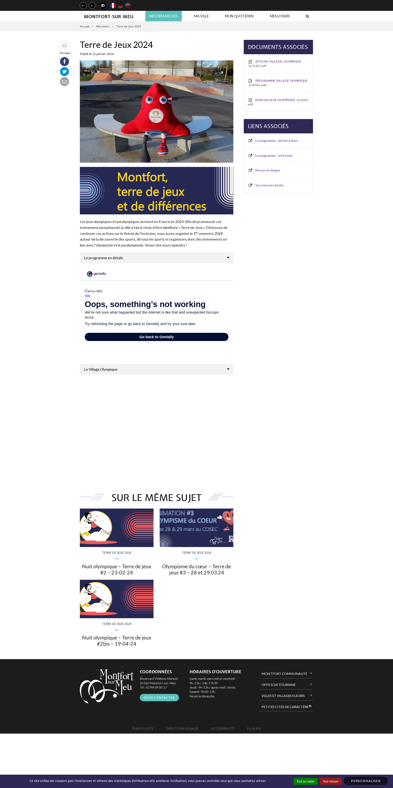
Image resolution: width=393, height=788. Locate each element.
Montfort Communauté (284, 673)
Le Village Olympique (100, 369)
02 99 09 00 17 (156, 687)
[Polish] (127, 5)
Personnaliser (366, 781)
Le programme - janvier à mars (276, 140)
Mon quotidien (239, 16)
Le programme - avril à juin (273, 155)
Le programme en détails (103, 258)
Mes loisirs (280, 16)
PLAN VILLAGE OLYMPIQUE (278, 102)
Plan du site (143, 728)
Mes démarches (163, 16)
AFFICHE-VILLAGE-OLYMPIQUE (275, 64)
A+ (83, 5)
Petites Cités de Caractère (286, 707)
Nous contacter (159, 697)
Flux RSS (254, 728)
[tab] (156, 257)
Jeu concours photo (269, 185)
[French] (113, 5)
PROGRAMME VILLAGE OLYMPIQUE (278, 83)
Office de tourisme (279, 685)
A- (92, 5)
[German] (120, 5)
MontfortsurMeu (108, 17)
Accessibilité (222, 728)
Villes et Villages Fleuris (283, 696)
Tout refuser (331, 781)
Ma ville (201, 16)
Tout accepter (306, 781)
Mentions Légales (182, 728)
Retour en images (267, 170)
